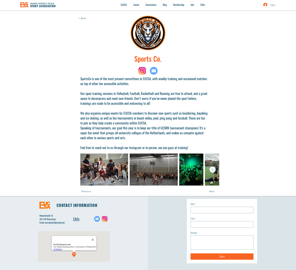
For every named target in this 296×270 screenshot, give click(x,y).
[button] (192, 5)
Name (193, 204)
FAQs (76, 218)
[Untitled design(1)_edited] (97, 219)
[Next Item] (213, 169)
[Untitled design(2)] (105, 219)
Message (194, 232)
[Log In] (262, 5)
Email (193, 218)
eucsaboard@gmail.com (55, 222)
